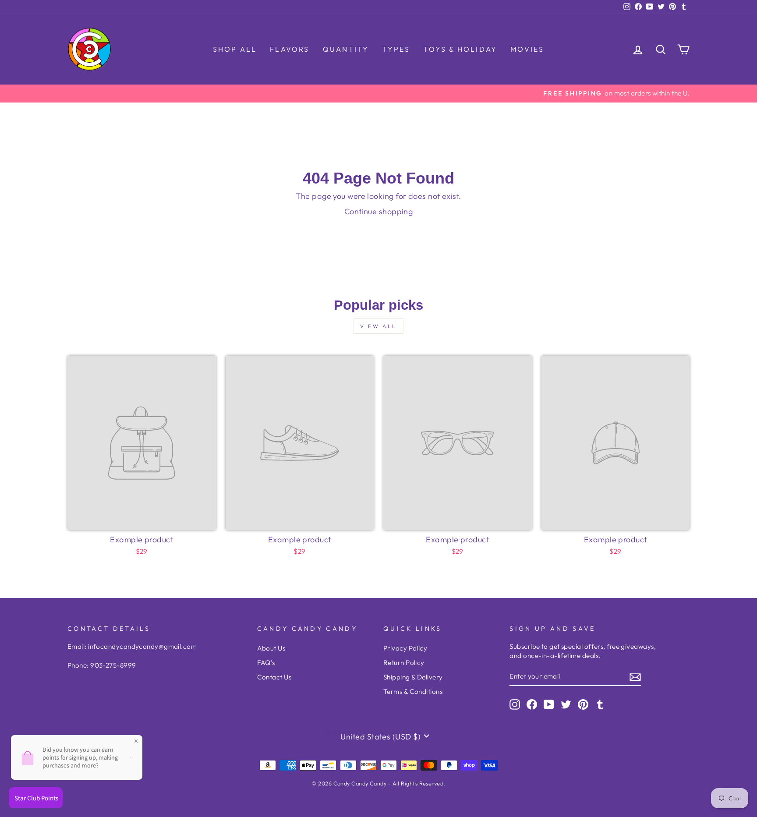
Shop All (235, 49)
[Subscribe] (635, 677)
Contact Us (274, 677)
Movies (527, 49)
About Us (271, 648)
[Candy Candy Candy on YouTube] (549, 704)
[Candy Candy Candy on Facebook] (532, 704)
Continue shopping (378, 211)
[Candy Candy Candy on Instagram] (514, 704)
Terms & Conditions (412, 691)
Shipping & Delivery (413, 677)
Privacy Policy (405, 648)
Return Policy (403, 662)
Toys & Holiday (460, 49)
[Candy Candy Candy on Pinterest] (583, 704)
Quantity (346, 49)
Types (396, 49)
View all (378, 326)
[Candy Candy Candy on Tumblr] (600, 704)
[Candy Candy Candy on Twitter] (566, 704)
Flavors (289, 49)
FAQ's (266, 662)
